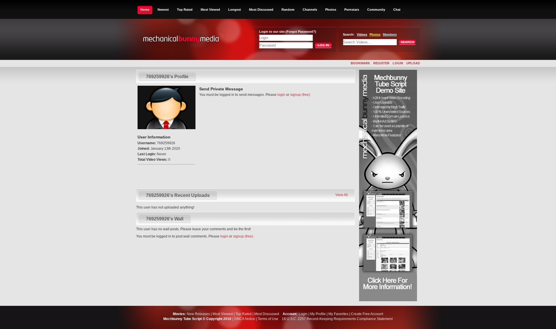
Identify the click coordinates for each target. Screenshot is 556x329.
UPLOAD (413, 63)
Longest (234, 9)
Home (144, 9)
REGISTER (381, 63)
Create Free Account (367, 314)
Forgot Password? (301, 31)
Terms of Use (268, 319)
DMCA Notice (244, 319)
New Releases (198, 314)
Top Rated (185, 9)
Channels (310, 9)
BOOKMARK (360, 63)
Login (303, 314)
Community (376, 9)
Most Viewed (210, 9)
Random (288, 9)
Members (390, 34)
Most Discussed (261, 9)
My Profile (318, 314)
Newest (163, 9)
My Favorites (338, 314)
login (281, 95)
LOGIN (398, 63)
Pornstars (351, 9)
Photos (330, 9)
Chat (396, 9)
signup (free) (300, 95)
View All (341, 195)
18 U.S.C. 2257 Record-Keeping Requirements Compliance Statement (337, 319)
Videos (362, 34)
